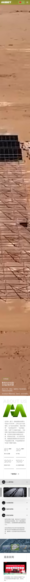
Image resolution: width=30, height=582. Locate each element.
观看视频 (5, 379)
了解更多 (14, 474)
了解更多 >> (26, 551)
